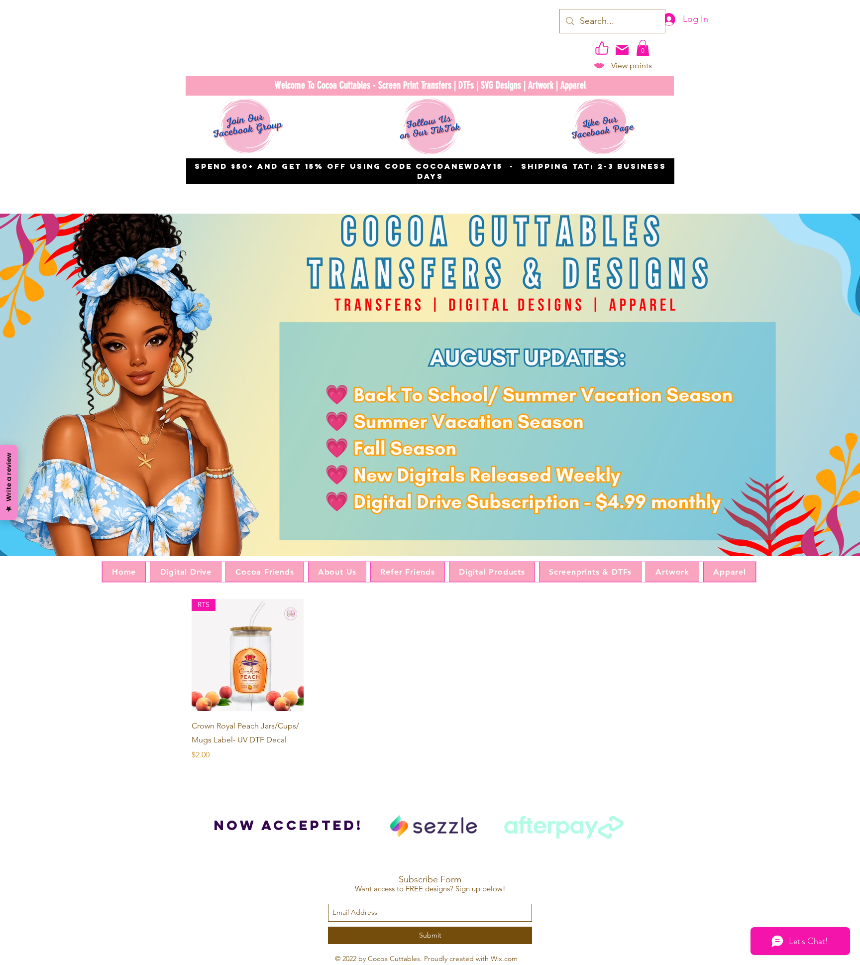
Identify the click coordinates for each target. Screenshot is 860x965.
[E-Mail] (622, 49)
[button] (642, 48)
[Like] (602, 48)
